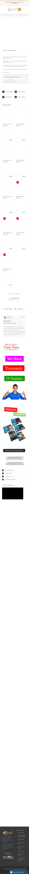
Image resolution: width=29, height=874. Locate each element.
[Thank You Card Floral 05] (8, 150)
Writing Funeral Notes (21, 854)
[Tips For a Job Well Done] (13, 31)
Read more (17, 334)
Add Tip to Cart (10, 80)
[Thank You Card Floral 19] (8, 187)
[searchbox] (8, 309)
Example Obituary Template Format (21, 836)
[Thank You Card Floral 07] (8, 114)
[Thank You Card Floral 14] (21, 114)
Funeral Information (20, 830)
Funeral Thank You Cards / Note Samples (21, 860)
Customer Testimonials (16, 869)
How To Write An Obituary (21, 847)
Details (11, 140)
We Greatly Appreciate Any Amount (12, 77)
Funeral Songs (21, 832)
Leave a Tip (23, 869)
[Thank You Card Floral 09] (21, 150)
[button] (14, 470)
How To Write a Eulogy (21, 843)
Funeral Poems (21, 839)
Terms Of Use (9, 869)
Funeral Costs (20, 851)
